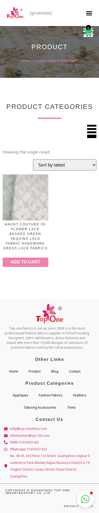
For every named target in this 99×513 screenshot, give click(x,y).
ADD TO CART (25, 262)
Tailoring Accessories (39, 407)
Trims (71, 407)
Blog (54, 371)
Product (35, 371)
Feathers (79, 395)
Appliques (20, 395)
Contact (75, 371)
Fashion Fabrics (51, 395)
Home (26, 60)
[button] (89, 13)
